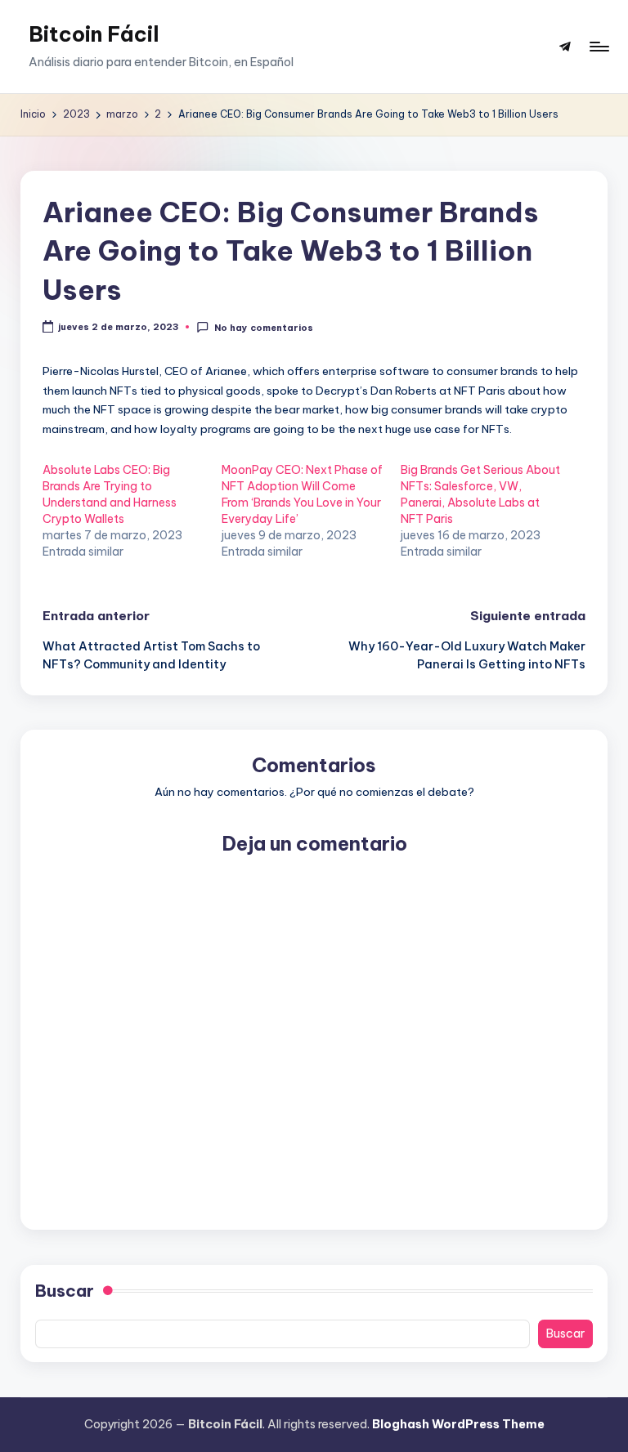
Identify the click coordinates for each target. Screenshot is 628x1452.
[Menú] (598, 46)
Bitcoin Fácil (94, 34)
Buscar (64, 1290)
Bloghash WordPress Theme (458, 1424)
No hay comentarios (263, 327)
